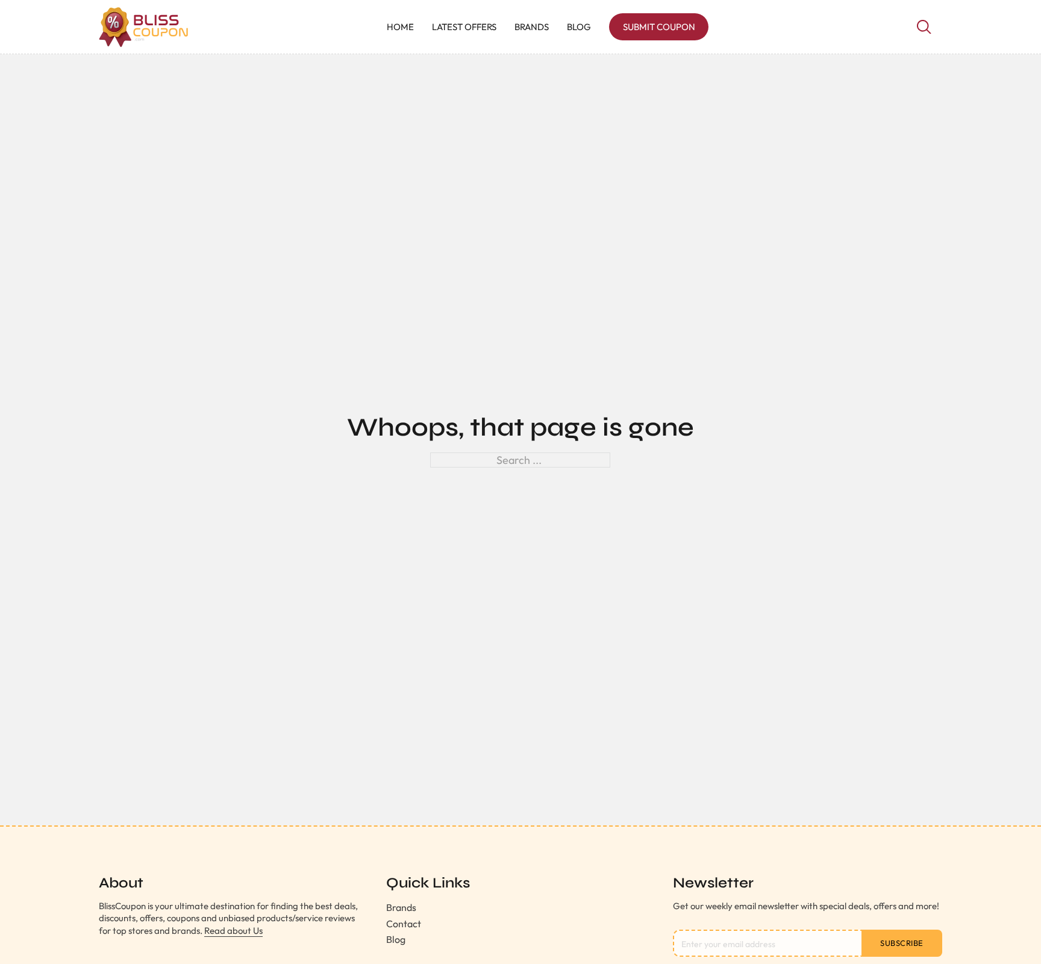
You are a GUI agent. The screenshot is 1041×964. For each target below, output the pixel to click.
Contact (403, 924)
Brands (531, 27)
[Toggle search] (924, 27)
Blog (579, 27)
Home (400, 27)
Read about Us (233, 930)
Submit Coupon (659, 27)
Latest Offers (464, 27)
